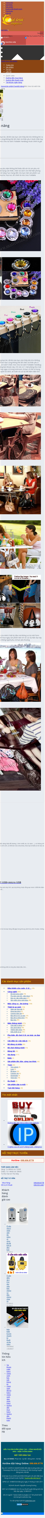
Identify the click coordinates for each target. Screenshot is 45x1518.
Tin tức (8, 69)
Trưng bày (14, 1078)
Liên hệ (8, 13)
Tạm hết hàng (14, 1088)
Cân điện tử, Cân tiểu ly (17, 1041)
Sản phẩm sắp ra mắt (17, 1084)
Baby (10, 1058)
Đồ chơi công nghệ (17, 994)
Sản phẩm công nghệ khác (19, 1000)
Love (12, 1069)
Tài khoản (9, 11)
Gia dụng (11, 1054)
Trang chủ (9, 3)
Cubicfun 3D (15, 1073)
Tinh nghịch (14, 1067)
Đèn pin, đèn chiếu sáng (19, 998)
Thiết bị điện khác (16, 1030)
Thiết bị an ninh (14, 1007)
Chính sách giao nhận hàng (9, 1399)
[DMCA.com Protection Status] (23, 1505)
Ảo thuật (11, 1081)
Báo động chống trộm (18, 1018)
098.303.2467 (39, 1185)
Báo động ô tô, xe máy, (18, 1016)
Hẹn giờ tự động (16, 1027)
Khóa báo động (16, 1011)
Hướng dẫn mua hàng (14, 78)
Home (3, 86)
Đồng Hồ (11, 1051)
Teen (16, 86)
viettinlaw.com (30, 1501)
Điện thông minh (15, 1023)
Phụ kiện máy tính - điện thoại (20, 996)
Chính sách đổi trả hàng (9, 1389)
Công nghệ (12, 992)
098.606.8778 (27, 1160)
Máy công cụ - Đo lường (18, 1003)
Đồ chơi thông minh (16, 1048)
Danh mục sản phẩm (9, 61)
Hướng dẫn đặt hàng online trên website (23, 1123)
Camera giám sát (16, 1013)
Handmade (14, 1075)
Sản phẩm (9, 7)
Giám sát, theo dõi (16, 1009)
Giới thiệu (9, 5)
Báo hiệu (13, 1020)
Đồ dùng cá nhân (15, 1044)
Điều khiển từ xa (16, 1032)
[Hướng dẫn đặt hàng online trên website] (25, 1120)
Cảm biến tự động (16, 1025)
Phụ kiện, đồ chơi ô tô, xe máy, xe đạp (24, 1035)
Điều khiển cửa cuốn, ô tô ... (19, 988)
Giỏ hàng (4, 30)
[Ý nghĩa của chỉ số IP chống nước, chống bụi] (25, 1144)
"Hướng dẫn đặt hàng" (32, 1478)
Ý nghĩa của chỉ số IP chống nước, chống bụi (25, 1147)
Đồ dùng (21, 86)
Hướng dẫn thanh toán (14, 9)
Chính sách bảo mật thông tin (9, 1378)
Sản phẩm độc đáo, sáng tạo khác (22, 1061)
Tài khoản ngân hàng (14, 82)
